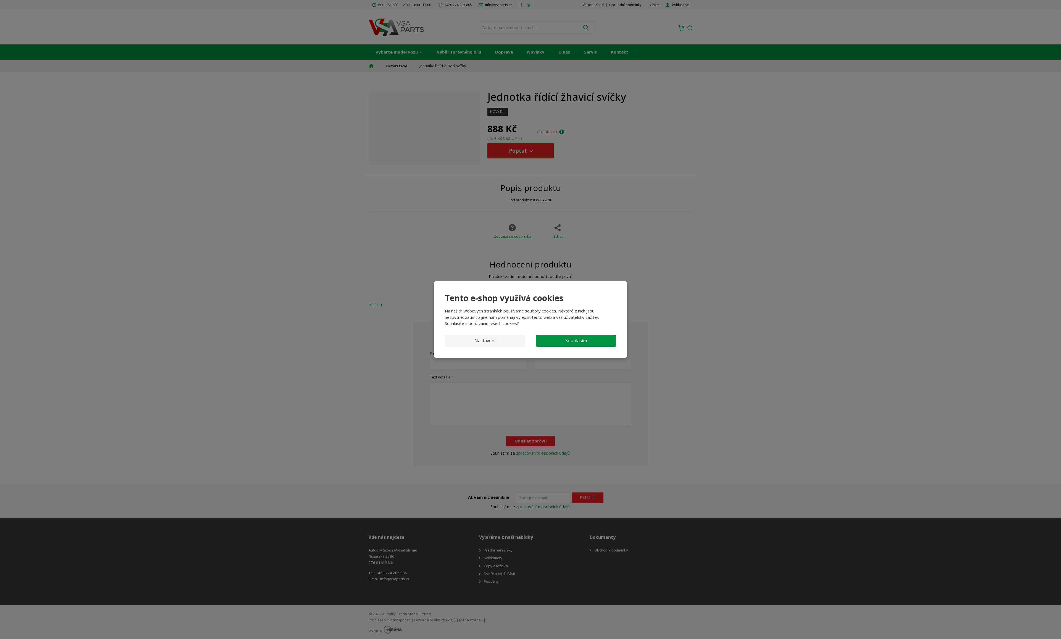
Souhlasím (576, 341)
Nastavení (484, 341)
